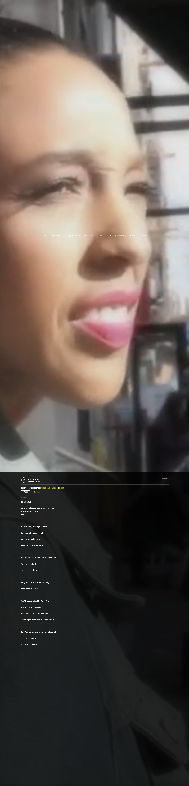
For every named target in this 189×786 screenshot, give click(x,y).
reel (109, 236)
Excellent (63, 487)
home (45, 236)
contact (143, 236)
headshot (88, 236)
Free (26, 492)
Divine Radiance (47, 487)
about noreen (74, 236)
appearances (58, 236)
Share (38, 492)
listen (132, 236)
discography (120, 236)
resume (100, 236)
